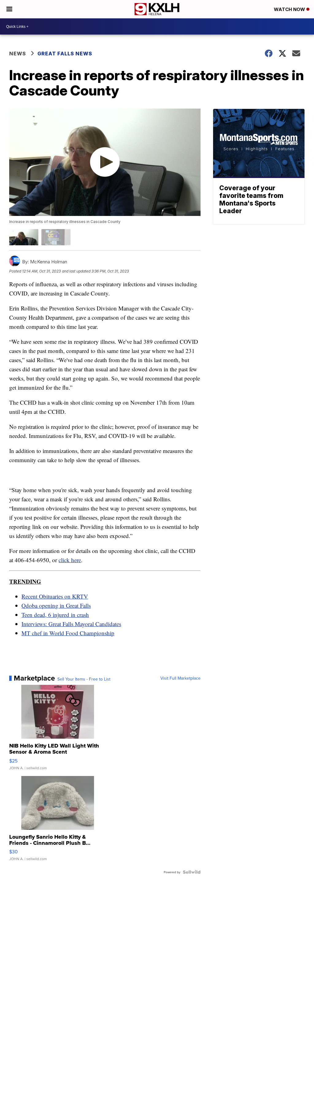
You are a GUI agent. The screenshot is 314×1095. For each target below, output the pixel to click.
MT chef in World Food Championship (67, 633)
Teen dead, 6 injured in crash (55, 614)
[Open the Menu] (9, 9)
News (17, 53)
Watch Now (290, 9)
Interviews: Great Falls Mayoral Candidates (71, 624)
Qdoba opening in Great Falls (56, 605)
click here (70, 560)
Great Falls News (64, 53)
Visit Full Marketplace (180, 678)
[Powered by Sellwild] (192, 872)
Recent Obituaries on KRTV (54, 596)
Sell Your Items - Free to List (83, 679)
